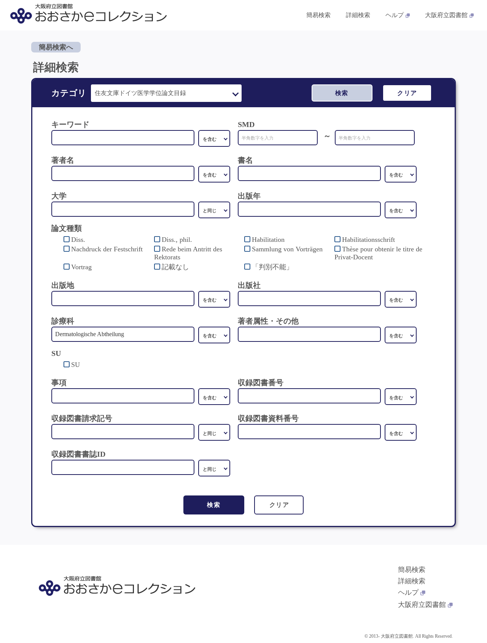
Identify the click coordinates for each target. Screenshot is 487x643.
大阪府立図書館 (446, 15)
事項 (59, 382)
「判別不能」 (272, 267)
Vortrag (81, 267)
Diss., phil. (177, 239)
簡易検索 (318, 15)
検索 (342, 93)
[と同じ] (214, 210)
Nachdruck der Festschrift (107, 249)
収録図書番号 (260, 382)
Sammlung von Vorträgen (287, 249)
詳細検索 (358, 15)
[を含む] (214, 138)
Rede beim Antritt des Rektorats (188, 253)
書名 (245, 160)
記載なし (175, 267)
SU (75, 364)
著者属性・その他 (268, 321)
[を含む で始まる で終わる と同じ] (214, 174)
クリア (407, 93)
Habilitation (268, 239)
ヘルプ (394, 15)
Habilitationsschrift (368, 239)
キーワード (70, 124)
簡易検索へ (56, 47)
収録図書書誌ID (78, 454)
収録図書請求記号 (81, 418)
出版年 (249, 196)
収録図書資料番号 (268, 418)
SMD (246, 124)
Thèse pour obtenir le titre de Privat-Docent (378, 253)
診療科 (62, 321)
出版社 (249, 285)
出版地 (62, 285)
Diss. (78, 239)
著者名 (62, 160)
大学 (59, 196)
